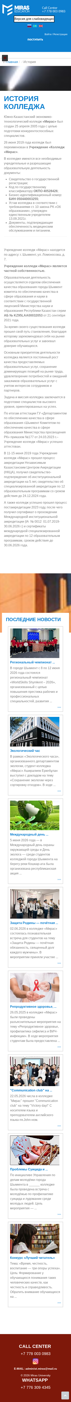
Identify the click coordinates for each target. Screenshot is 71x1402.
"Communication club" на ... (31, 1090)
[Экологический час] (34, 732)
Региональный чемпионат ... (32, 662)
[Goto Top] (65, 1395)
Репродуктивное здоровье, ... (33, 1006)
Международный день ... (29, 834)
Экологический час (25, 750)
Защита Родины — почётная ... (34, 923)
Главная (12, 62)
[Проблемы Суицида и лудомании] (34, 1150)
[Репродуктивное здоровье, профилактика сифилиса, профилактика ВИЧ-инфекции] (34, 987)
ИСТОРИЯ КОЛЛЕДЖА (24, 103)
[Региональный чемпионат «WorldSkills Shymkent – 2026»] (34, 643)
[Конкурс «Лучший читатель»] (34, 1239)
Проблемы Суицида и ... (29, 1169)
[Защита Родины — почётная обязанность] (34, 904)
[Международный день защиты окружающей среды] (34, 815)
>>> (59, 707)
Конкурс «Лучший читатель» (32, 1257)
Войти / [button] (49, 34)
